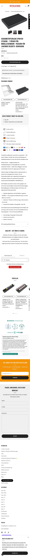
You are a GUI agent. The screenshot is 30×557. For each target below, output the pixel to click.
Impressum (4, 472)
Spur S (2, 502)
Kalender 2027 (15, 553)
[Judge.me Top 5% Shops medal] (21, 326)
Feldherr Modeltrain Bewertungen (9, 451)
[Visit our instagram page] (5, 532)
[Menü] (2, 6)
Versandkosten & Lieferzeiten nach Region (12, 73)
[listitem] (15, 1)
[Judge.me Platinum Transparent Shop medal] (8, 326)
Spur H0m (3, 492)
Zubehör (3, 518)
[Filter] (2, 260)
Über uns (3, 474)
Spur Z (3, 504)
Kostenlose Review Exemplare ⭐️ (9, 458)
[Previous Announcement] (2, 2)
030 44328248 (4, 528)
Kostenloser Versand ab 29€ (12, 53)
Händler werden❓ (5, 460)
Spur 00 (6, 119)
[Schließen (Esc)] (28, 537)
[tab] (14, 313)
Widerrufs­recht (5, 470)
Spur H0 (3, 490)
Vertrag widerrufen (7, 480)
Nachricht (4, 413)
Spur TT (3, 497)
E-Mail (3, 407)
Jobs (2, 453)
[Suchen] (25, 6)
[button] (2, 554)
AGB (2, 465)
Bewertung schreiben (15, 267)
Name (3, 400)
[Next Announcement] (28, 2)
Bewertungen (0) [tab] (8, 255)
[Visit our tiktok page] (8, 532)
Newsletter (4, 456)
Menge (2, 56)
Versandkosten (5, 463)
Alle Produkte (4, 483)
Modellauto (4, 513)
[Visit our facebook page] (2, 532)
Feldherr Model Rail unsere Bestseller (13, 121)
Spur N (3, 499)
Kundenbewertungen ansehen (10, 354)
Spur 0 (2, 509)
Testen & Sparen (5, 516)
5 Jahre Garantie (5, 449)
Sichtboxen (4, 511)
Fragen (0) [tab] (22, 255)
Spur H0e (3, 495)
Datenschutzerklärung (6, 467)
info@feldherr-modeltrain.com (8, 525)
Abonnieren (15, 377)
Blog (2, 476)
